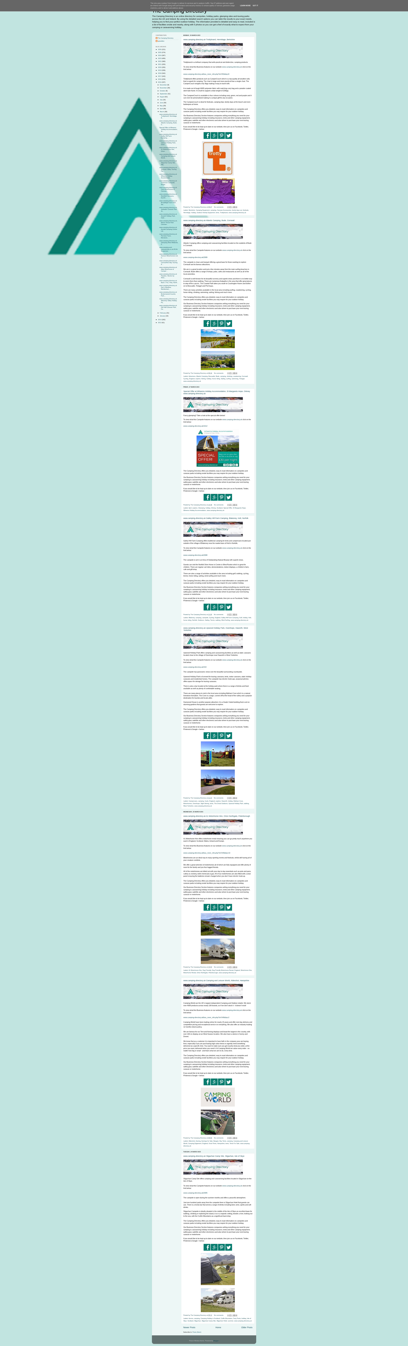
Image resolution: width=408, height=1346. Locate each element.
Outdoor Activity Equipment (206, 212)
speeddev (161, 41)
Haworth (224, 801)
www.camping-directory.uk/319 (194, 667)
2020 (160, 67)
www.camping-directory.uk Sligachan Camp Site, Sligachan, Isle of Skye (213, 1156)
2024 (160, 55)
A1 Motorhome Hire (195, 970)
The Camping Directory (165, 38)
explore (198, 379)
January (163, 316)
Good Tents (212, 1143)
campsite (205, 617)
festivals (245, 210)
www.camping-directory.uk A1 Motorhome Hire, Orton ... (168, 149)
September (164, 94)
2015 (160, 82)
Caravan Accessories (224, 210)
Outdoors (201, 620)
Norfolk (194, 620)
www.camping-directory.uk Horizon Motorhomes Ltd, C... (168, 256)
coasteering (237, 376)
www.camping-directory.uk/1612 (195, 426)
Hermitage (186, 212)
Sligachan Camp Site (209, 1321)
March (162, 111)
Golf (240, 617)
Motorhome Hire (246, 970)
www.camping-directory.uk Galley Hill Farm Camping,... (168, 136)
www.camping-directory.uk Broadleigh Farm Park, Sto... (168, 202)
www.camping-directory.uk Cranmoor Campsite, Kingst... (168, 182)
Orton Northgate (202, 972)
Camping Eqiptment (194, 1143)
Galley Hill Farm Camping (229, 617)
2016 (160, 79)
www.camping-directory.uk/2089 (195, 257)
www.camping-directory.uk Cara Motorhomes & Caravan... (168, 189)
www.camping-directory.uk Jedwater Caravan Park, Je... (168, 209)
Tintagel (241, 379)
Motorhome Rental (189, 972)
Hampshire (221, 1143)
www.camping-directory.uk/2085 (195, 1193)
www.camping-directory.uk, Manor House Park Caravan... (168, 222)
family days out (237, 210)
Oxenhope (196, 803)
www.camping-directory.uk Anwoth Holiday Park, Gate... (168, 216)
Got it (255, 6)
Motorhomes (187, 803)
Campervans (193, 801)
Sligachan (197, 1321)
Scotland (220, 508)
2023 (160, 58)
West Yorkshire (188, 806)
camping (213, 210)
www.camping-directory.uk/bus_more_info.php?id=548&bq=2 (206, 1017)
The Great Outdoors (221, 803)
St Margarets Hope (239, 508)
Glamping (201, 508)
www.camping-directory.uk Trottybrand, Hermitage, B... (168, 116)
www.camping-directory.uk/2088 (195, 555)
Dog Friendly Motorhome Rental (223, 970)
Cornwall (245, 376)
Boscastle (211, 376)
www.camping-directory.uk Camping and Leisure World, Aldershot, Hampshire (216, 980)
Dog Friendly (207, 970)
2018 (160, 73)
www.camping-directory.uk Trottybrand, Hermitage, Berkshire (209, 39)
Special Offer (227, 508)
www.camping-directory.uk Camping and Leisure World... (168, 156)
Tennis (212, 620)
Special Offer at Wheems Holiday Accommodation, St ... (168, 129)
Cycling (185, 379)
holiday (193, 212)
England (192, 379)
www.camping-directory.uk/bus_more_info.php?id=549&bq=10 (206, 853)
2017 (160, 76)
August (162, 97)
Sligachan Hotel (222, 1321)
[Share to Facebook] (234, 207)
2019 (160, 70)
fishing (203, 379)
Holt (249, 617)
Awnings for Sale (207, 1141)
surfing (228, 379)
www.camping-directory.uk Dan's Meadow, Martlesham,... (168, 287)
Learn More (245, 6)
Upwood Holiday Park (236, 803)
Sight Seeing (205, 803)
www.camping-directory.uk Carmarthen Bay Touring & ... (168, 262)
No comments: (219, 207)
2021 (160, 64)
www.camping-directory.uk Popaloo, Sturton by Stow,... (168, 276)
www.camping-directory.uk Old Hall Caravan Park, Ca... (168, 307)
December (163, 85)
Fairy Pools (237, 1318)
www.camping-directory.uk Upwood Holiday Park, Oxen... (168, 142)
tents (217, 212)
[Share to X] (232, 207)
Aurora (191, 1318)
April (190, 508)
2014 (160, 319)
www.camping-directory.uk (232, 67)
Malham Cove (238, 801)
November (163, 88)
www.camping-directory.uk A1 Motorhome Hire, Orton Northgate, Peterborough (216, 816)
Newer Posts (189, 1327)
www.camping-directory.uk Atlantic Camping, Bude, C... (168, 122)
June (162, 103)
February (163, 313)
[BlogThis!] (230, 207)
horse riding (216, 379)
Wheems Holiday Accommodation (194, 510)
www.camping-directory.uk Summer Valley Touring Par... (168, 169)
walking (217, 620)
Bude (217, 376)
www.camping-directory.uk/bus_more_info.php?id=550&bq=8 (206, 74)
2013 (160, 322)
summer (230, 1321)
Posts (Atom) (197, 1332)
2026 (160, 49)
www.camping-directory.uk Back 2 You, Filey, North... (168, 281)
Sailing (223, 379)
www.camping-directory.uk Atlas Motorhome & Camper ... (168, 269)
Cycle (206, 801)
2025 (160, 52)
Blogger (216, 1341)
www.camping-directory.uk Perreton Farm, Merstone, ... (168, 236)
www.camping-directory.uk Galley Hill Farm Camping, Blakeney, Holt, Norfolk (215, 518)
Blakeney (192, 617)
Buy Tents (223, 1141)
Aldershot (192, 1141)
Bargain (216, 1141)
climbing (229, 376)
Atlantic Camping (202, 376)
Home (218, 1327)
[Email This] (228, 207)
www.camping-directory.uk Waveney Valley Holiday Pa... (168, 300)
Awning (198, 1141)
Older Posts (246, 1327)
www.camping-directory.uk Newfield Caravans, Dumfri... (168, 196)
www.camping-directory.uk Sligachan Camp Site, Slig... (168, 162)
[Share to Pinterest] (236, 207)
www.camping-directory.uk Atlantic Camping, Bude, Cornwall (208, 220)
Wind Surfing (225, 620)
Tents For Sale (234, 1143)
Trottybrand (224, 212)
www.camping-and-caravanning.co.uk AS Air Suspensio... (168, 249)
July (161, 100)
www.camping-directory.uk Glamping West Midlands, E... (168, 242)
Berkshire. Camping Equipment (199, 210)
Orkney (213, 508)
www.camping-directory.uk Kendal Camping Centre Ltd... (168, 229)
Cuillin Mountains (226, 1318)
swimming (235, 379)
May (161, 105)
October (163, 91)
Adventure (192, 376)
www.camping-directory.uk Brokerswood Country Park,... (168, 294)
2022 (160, 61)
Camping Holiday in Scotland (210, 1318)
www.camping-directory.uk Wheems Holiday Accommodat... (168, 176)
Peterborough (213, 972)
